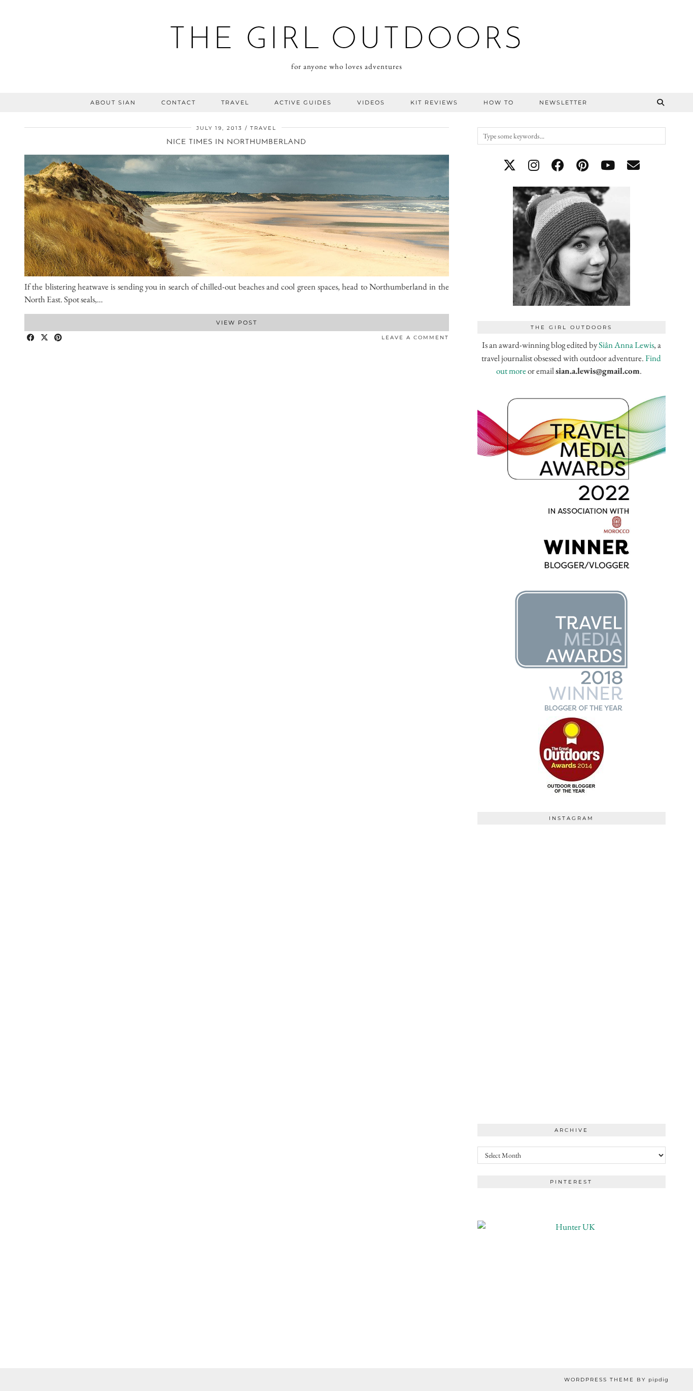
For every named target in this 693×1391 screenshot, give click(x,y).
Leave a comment (415, 337)
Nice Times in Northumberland (236, 142)
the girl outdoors (346, 40)
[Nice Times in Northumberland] (236, 273)
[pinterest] (582, 165)
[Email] (633, 165)
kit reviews (434, 102)
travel (235, 102)
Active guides (303, 102)
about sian (113, 102)
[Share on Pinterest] (58, 338)
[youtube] (608, 165)
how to (498, 102)
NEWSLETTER (563, 102)
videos (371, 102)
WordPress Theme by (616, 1379)
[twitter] (509, 165)
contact (178, 102)
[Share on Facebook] (31, 338)
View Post (236, 322)
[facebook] (557, 165)
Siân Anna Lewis (626, 344)
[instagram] (533, 165)
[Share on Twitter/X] (45, 338)
